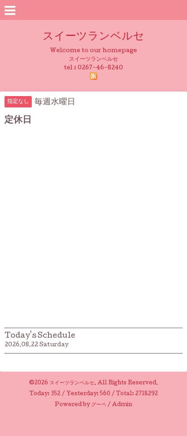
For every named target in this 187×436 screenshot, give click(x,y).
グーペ (98, 405)
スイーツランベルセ (99, 37)
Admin (122, 405)
